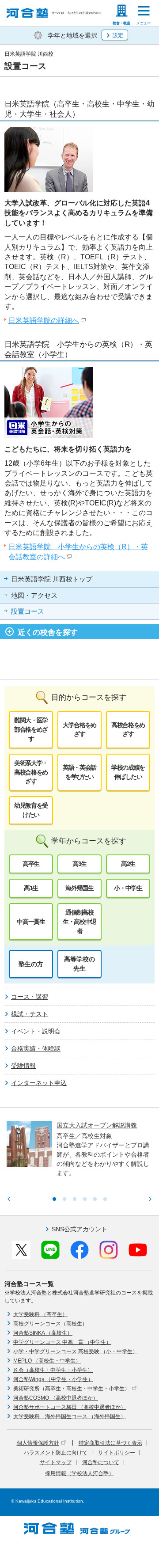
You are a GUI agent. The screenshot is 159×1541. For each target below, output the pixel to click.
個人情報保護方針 (38, 1443)
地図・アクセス (34, 595)
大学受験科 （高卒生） (40, 1314)
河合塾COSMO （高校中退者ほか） (55, 1398)
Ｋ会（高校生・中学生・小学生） (53, 1370)
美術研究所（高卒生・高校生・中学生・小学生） (71, 1388)
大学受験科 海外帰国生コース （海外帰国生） (69, 1416)
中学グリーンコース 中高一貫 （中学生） (62, 1342)
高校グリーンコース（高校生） (50, 1324)
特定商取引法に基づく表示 (110, 1443)
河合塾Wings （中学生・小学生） (53, 1379)
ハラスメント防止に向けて (55, 1453)
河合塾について (100, 1462)
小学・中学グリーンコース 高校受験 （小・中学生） (75, 1351)
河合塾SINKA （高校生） (42, 1333)
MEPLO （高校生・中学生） (47, 1361)
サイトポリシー (116, 1453)
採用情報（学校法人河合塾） (79, 1473)
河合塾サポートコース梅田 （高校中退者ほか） (69, 1407)
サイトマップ (56, 1462)
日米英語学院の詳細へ (43, 320)
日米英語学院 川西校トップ (51, 579)
